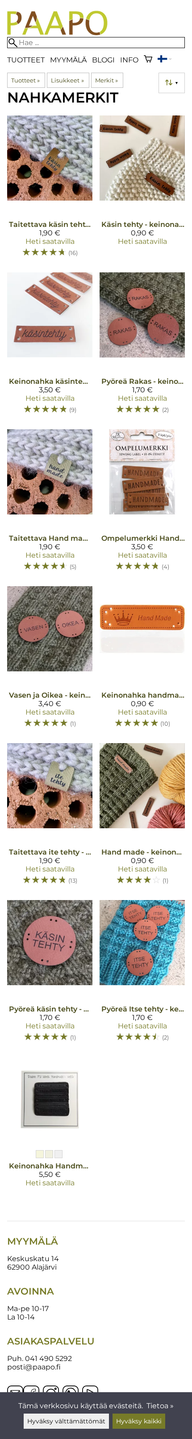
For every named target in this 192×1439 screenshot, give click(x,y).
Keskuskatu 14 (33, 1258)
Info (129, 60)
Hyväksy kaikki (139, 1421)
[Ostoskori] (148, 60)
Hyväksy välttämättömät (66, 1421)
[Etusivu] (57, 33)
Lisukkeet (67, 80)
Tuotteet (26, 60)
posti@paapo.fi (34, 1367)
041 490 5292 (48, 1358)
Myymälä (68, 60)
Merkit (106, 80)
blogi (103, 60)
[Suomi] (164, 60)
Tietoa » (160, 1406)
